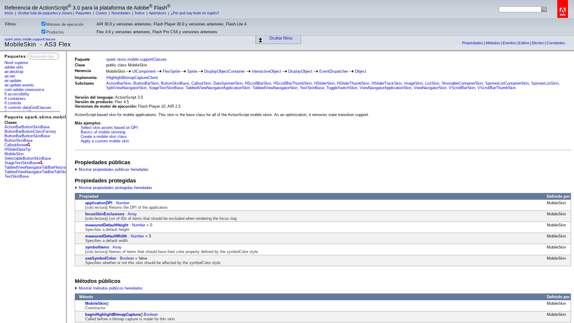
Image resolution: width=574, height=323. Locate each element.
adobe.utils (13, 67)
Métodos (493, 43)
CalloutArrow (15, 145)
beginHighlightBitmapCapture (112, 314)
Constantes (555, 43)
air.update (12, 80)
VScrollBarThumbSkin (496, 88)
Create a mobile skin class (104, 136)
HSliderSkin (324, 83)
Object (360, 71)
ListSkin (432, 83)
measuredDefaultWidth (106, 236)
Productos (55, 32)
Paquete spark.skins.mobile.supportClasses (55, 117)
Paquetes (84, 13)
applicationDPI (98, 203)
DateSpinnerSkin (227, 83)
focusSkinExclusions (104, 214)
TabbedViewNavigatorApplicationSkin (218, 88)
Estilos (524, 43)
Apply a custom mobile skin (105, 141)
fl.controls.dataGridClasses (27, 107)
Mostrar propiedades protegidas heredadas (114, 187)
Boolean (127, 258)
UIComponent (144, 71)
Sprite (192, 71)
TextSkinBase (16, 176)
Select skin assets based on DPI (109, 127)
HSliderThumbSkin (353, 83)
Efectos (538, 43)
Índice (140, 13)
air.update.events (19, 85)
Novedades (121, 13)
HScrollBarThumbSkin (293, 83)
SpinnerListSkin (544, 83)
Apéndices (158, 13)
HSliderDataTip (17, 149)
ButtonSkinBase (18, 140)
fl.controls (13, 103)
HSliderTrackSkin (387, 83)
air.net (9, 76)
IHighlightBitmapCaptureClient (132, 77)
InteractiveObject (266, 71)
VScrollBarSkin (462, 88)
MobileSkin (14, 154)
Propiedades (473, 43)
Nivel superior (16, 62)
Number (122, 203)
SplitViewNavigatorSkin (126, 88)
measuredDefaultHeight (106, 225)
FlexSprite (171, 71)
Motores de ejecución (64, 24)
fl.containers (15, 98)
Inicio (9, 13)
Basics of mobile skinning (103, 132)
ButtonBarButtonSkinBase (27, 136)
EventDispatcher (333, 71)
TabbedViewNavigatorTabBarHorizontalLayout (43, 167)
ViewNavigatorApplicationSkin (385, 88)
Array (132, 214)
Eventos (510, 43)
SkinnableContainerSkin (462, 83)
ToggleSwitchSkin (341, 88)
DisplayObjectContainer (224, 71)
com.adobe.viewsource (24, 89)
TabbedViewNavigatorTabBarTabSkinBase (40, 172)
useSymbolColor (100, 258)
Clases (102, 13)
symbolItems (97, 247)
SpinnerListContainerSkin (507, 83)
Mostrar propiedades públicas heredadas (113, 169)
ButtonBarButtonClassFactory (30, 131)
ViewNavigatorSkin (430, 88)
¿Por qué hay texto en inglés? (195, 13)
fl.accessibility (16, 94)
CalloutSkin (201, 83)
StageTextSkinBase (21, 163)
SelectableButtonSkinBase (27, 158)
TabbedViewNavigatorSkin (274, 88)
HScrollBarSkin (258, 83)
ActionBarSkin (118, 83)
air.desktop (13, 71)
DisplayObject (300, 71)
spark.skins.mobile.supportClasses (30, 39)
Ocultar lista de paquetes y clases (45, 13)
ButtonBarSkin (145, 83)
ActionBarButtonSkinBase (27, 127)
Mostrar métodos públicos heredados (110, 288)
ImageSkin (413, 83)
